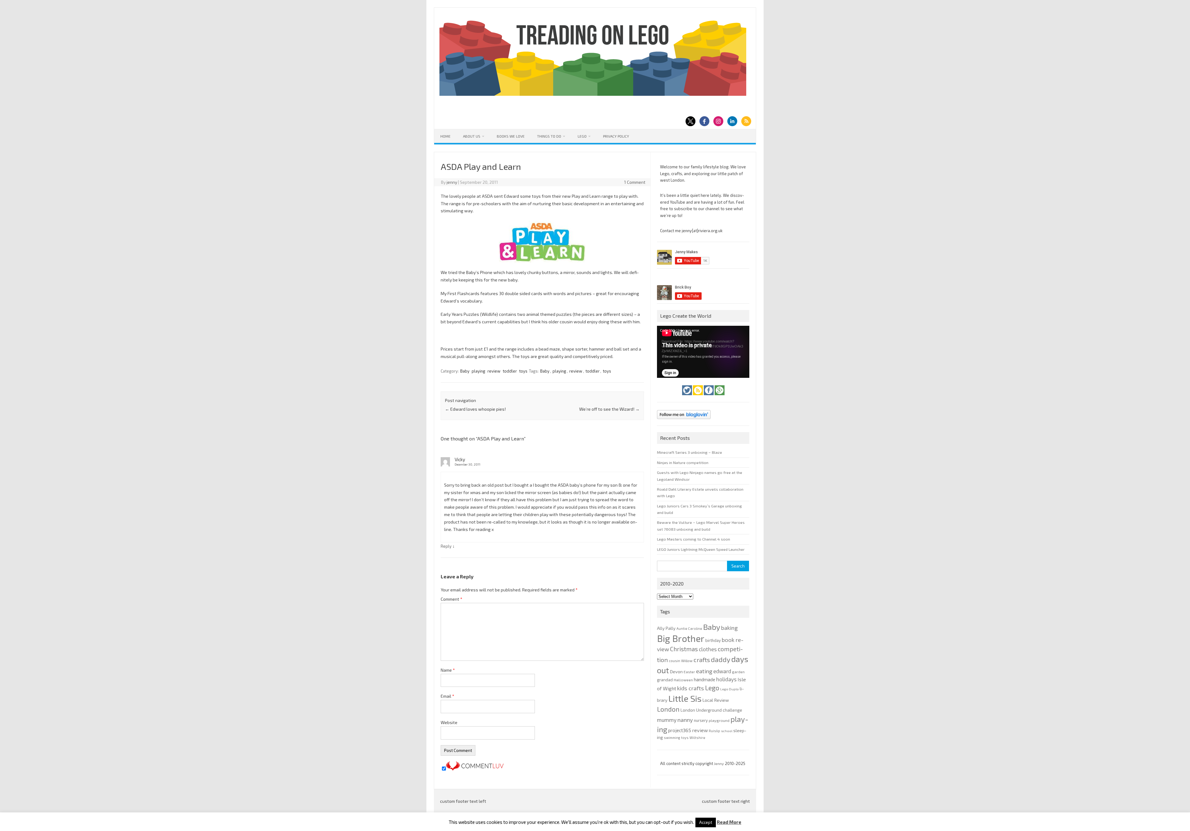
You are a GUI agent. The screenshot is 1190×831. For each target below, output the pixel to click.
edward (722, 671)
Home (445, 136)
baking (729, 627)
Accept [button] (705, 822)
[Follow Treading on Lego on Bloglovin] (684, 420)
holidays (726, 679)
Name (448, 670)
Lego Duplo (729, 689)
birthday (713, 640)
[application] (703, 352)
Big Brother (680, 638)
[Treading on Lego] (592, 94)
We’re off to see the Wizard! (609, 409)
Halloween (683, 680)
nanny (685, 719)
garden (738, 672)
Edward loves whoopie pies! (475, 409)
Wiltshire (697, 738)
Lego (582, 136)
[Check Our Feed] (698, 396)
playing (478, 371)
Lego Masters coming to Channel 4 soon (693, 539)
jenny (452, 182)
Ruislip (714, 731)
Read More (729, 822)
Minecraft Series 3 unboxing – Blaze (689, 452)
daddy (720, 659)
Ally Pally (666, 628)
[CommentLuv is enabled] (475, 768)
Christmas (684, 648)
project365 (679, 730)
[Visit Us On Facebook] (709, 396)
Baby (464, 371)
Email (447, 696)
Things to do (549, 136)
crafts (702, 659)
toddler (510, 371)
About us (471, 136)
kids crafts (690, 688)
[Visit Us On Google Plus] (720, 396)
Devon (676, 671)
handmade (704, 679)
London (668, 709)
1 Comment (635, 182)
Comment (451, 599)
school (726, 731)
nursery (701, 720)
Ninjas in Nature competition (682, 462)
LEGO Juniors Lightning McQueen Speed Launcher (701, 549)
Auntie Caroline (689, 628)
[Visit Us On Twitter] (687, 396)
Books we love (511, 136)
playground (719, 720)
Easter (689, 672)
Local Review (716, 700)
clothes (708, 649)
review (493, 371)
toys (523, 371)
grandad (665, 679)
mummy (667, 720)
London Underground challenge (711, 710)
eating (704, 671)
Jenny (719, 763)
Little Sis (685, 698)
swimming (672, 738)
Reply (446, 546)
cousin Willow (681, 660)
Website (449, 722)
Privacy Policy (616, 136)
